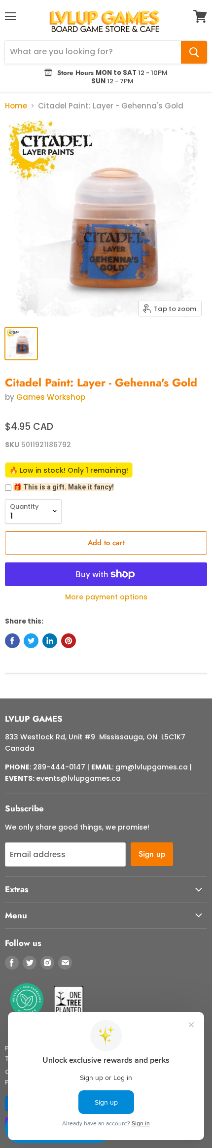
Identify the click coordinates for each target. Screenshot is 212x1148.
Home (16, 106)
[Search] (194, 52)
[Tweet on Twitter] (31, 640)
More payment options (106, 597)
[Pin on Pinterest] (68, 640)
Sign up (152, 854)
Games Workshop (50, 397)
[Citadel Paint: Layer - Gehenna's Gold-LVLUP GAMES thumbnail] (21, 343)
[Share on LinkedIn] (49, 640)
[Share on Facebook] (12, 640)
